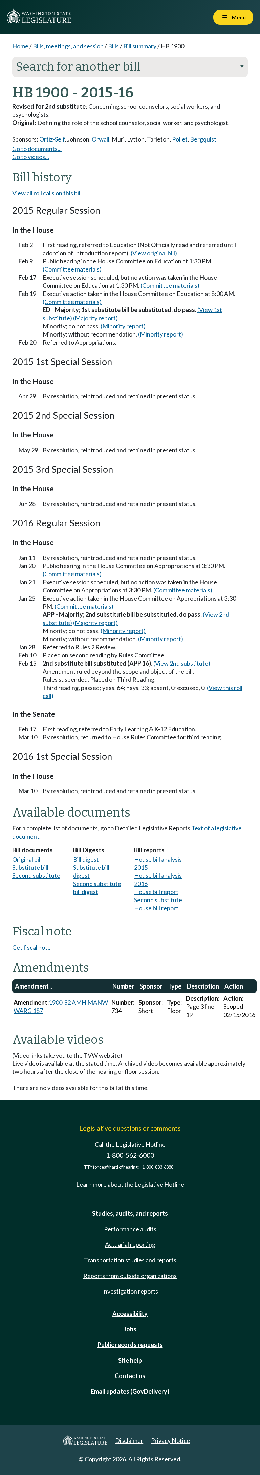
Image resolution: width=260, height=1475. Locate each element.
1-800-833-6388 (157, 1167)
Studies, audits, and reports (130, 1213)
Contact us (130, 1376)
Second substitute (36, 875)
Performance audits (130, 1229)
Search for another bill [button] (130, 67)
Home (20, 46)
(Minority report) (123, 326)
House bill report (156, 891)
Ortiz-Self (52, 139)
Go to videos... (30, 156)
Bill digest (86, 859)
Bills (113, 46)
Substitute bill (30, 867)
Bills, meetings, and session (68, 46)
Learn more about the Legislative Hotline (130, 1184)
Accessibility (130, 1313)
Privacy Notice (170, 1440)
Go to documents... (37, 148)
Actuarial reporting (130, 1244)
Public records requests (130, 1344)
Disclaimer (129, 1440)
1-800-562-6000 (130, 1155)
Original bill (27, 859)
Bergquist (203, 139)
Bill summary (139, 46)
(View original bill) (154, 253)
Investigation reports (130, 1291)
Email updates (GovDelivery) (130, 1391)
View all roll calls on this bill (47, 193)
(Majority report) (95, 318)
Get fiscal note (31, 947)
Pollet (180, 139)
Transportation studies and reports (130, 1260)
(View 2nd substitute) (181, 663)
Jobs (130, 1329)
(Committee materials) (72, 269)
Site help (130, 1360)
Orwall (100, 139)
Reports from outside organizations (130, 1275)
